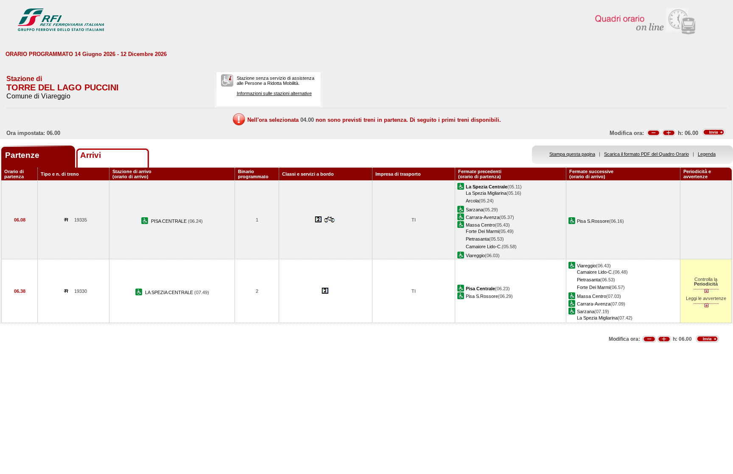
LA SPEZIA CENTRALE (169, 292)
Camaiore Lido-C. (484, 246)
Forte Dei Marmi (482, 231)
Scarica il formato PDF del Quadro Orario (646, 154)
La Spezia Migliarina (486, 193)
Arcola (472, 200)
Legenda (707, 154)
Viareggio (475, 255)
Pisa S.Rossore (593, 221)
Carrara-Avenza (482, 217)
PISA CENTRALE (169, 221)
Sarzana (474, 209)
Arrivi (90, 155)
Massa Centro (480, 224)
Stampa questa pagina (572, 154)
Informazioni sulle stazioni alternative (274, 93)
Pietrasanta (477, 238)
